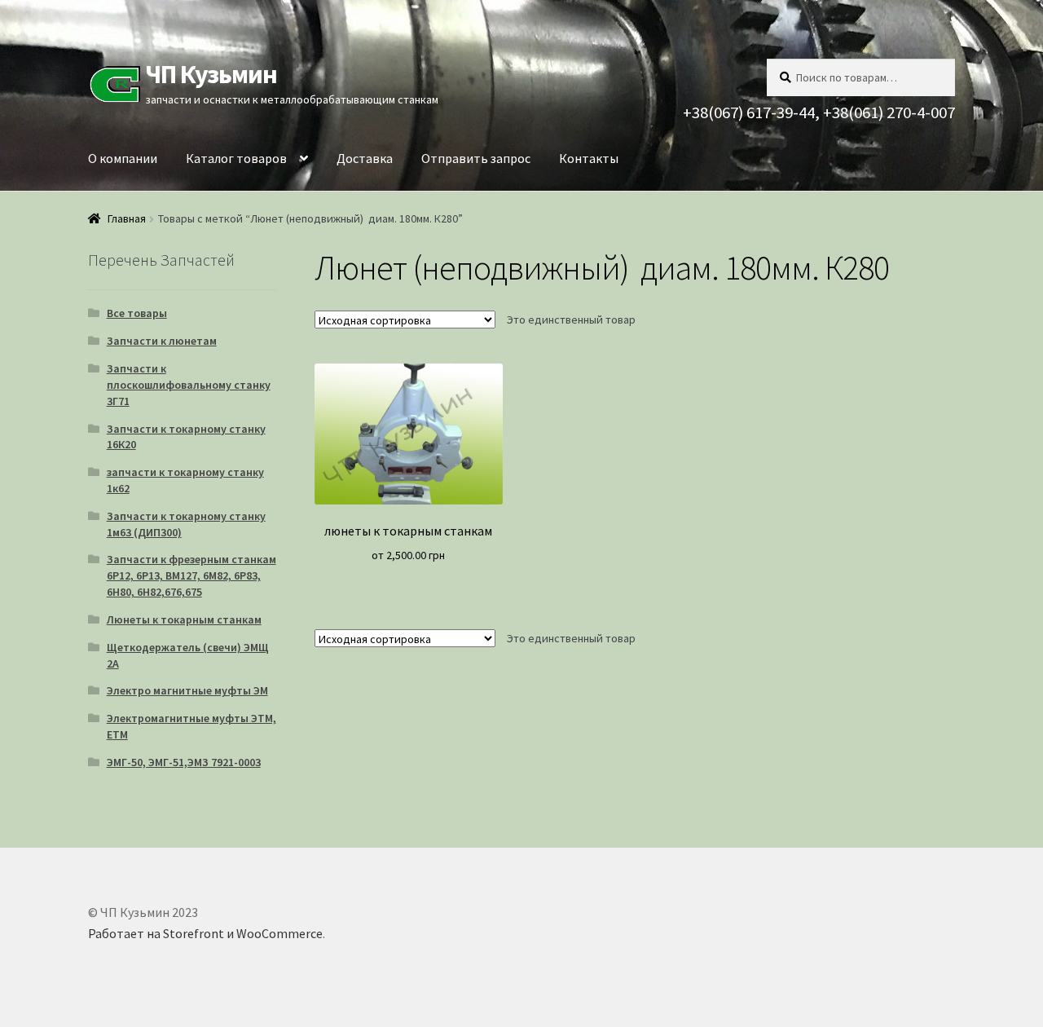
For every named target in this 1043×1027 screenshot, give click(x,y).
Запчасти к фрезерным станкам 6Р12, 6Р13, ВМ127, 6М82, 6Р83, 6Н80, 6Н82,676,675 (191, 575)
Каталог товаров (236, 158)
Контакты (588, 158)
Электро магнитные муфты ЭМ (187, 690)
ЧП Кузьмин (211, 74)
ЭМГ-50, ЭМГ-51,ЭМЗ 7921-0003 (184, 762)
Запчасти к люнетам (162, 340)
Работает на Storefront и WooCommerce (205, 933)
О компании (122, 158)
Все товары (137, 313)
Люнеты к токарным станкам (184, 619)
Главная (127, 218)
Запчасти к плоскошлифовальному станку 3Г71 (189, 384)
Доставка (365, 158)
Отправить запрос (475, 158)
